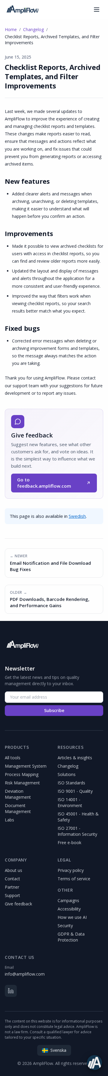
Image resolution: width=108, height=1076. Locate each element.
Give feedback (18, 904)
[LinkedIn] (11, 991)
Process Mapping (21, 774)
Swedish (77, 516)
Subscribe (54, 710)
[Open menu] (96, 9)
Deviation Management (18, 794)
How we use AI (72, 917)
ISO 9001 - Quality (75, 791)
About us (13, 870)
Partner (12, 887)
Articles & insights (75, 757)
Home (11, 29)
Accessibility (69, 909)
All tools (12, 757)
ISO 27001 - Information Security (77, 831)
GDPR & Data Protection (71, 937)
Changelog (33, 29)
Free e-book (69, 842)
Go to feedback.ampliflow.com (44, 483)
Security (65, 925)
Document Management (18, 808)
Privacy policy (71, 870)
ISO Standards (71, 783)
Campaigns (68, 900)
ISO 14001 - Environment (70, 802)
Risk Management (22, 783)
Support (12, 895)
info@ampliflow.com (25, 974)
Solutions (67, 774)
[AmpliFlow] (22, 645)
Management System (25, 766)
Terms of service (74, 878)
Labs (9, 820)
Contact (12, 878)
